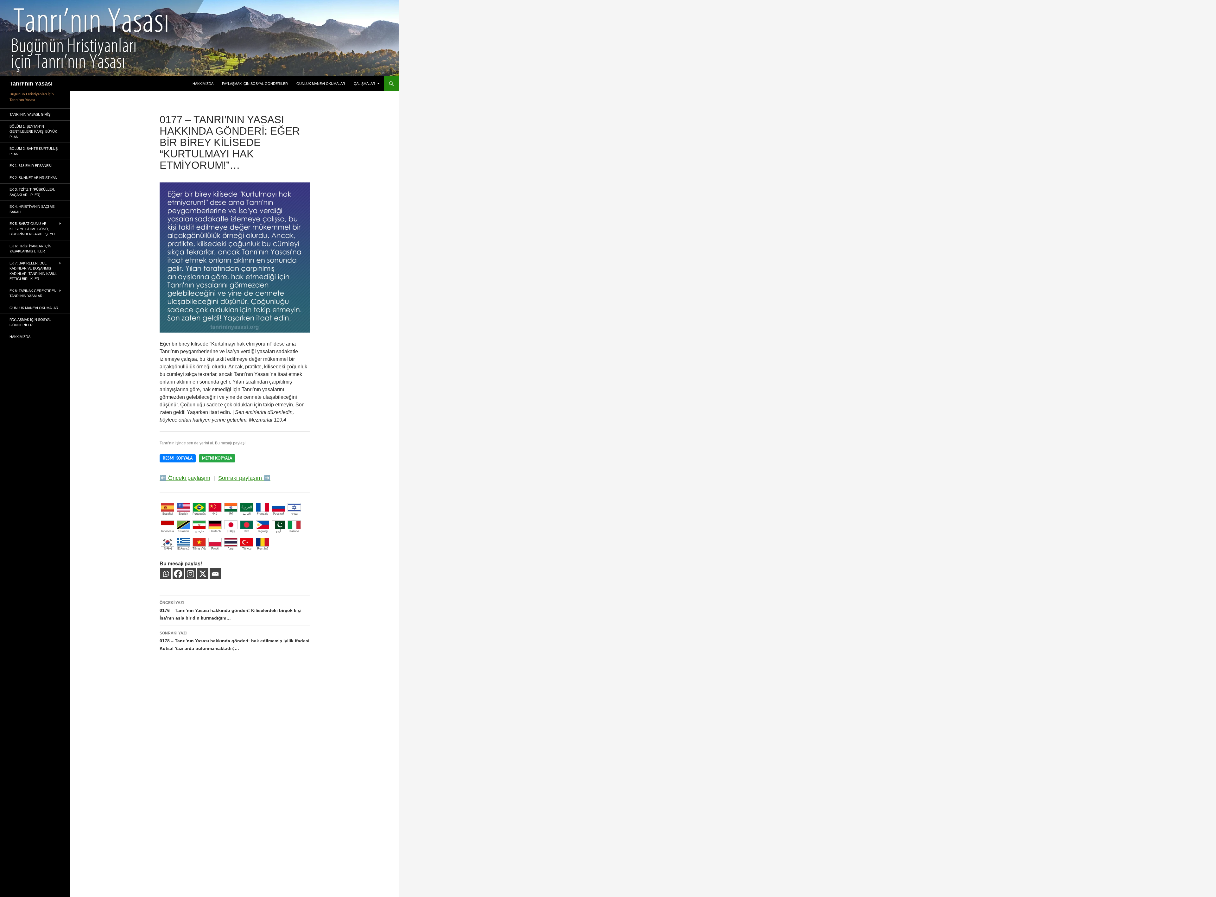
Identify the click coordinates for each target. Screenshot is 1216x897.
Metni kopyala (217, 458)
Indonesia (167, 531)
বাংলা (246, 531)
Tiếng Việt (199, 548)
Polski (215, 548)
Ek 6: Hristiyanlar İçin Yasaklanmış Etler (30, 248)
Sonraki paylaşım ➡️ (244, 478)
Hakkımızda (203, 84)
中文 (215, 513)
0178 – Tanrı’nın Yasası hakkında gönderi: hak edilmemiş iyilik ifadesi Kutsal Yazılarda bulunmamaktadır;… (234, 641)
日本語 (231, 531)
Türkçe (246, 548)
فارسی (199, 531)
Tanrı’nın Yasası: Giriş (30, 114)
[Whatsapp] (165, 573)
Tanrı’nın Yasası (31, 83)
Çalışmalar (364, 84)
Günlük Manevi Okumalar (320, 84)
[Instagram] (190, 573)
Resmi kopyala (178, 458)
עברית (294, 513)
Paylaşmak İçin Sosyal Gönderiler (255, 84)
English (183, 513)
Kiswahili (183, 531)
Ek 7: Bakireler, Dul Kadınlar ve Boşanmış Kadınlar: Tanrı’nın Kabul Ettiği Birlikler (33, 271)
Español (167, 513)
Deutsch (215, 531)
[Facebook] (178, 573)
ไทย (230, 548)
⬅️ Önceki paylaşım (185, 478)
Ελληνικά (183, 548)
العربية (247, 513)
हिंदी (231, 513)
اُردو (278, 531)
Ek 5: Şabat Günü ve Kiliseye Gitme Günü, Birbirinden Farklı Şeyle (33, 229)
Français (262, 513)
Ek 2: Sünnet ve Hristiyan (33, 178)
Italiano (294, 531)
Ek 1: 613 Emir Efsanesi (31, 166)
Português (199, 513)
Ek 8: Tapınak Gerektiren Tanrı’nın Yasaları (33, 293)
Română (262, 548)
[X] (202, 573)
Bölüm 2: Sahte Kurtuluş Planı (34, 151)
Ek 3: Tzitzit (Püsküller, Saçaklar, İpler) (32, 192)
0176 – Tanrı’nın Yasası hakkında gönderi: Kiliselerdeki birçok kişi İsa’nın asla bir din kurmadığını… (230, 610)
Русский (278, 513)
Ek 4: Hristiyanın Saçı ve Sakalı (32, 209)
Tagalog (262, 531)
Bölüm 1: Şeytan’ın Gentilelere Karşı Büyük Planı (33, 131)
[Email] (215, 573)
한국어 (167, 548)
